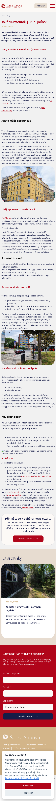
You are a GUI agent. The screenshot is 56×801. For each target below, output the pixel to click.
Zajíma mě (8, 701)
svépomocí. (14, 492)
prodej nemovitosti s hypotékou (36, 476)
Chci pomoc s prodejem (36, 745)
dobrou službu (14, 495)
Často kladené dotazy (25, 748)
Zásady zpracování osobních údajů (22, 778)
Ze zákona (6, 218)
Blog (8, 16)
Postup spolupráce (11, 745)
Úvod (3, 16)
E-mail (7, 687)
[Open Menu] (52, 6)
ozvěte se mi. (28, 508)
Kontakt (6, 748)
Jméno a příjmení (12, 673)
